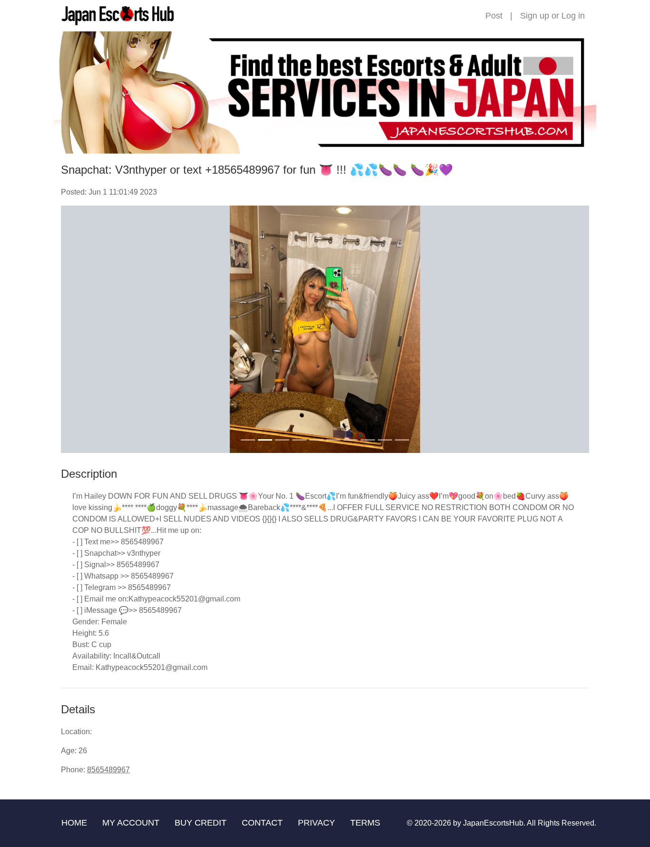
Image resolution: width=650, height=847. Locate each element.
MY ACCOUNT (130, 822)
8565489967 (108, 770)
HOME (74, 822)
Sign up (534, 15)
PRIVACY (316, 822)
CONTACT (262, 822)
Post (493, 15)
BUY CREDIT (201, 822)
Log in (573, 15)
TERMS (365, 822)
